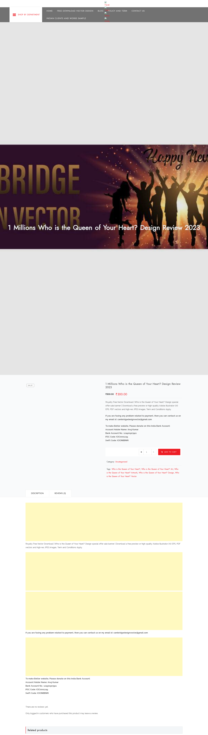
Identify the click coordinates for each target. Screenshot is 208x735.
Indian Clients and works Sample (66, 18)
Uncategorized (121, 461)
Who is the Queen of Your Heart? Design (156, 472)
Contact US (138, 11)
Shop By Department (29, 14)
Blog (101, 11)
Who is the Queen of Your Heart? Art (157, 469)
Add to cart (170, 452)
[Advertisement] (98, 522)
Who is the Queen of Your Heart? (126, 469)
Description (37, 493)
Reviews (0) (60, 493)
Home (49, 11)
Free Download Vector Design (75, 11)
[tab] (37, 493)
